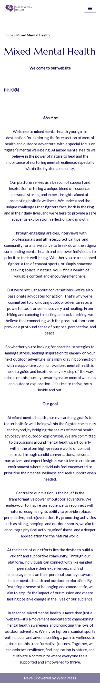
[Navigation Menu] (90, 8)
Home (8, 35)
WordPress (66, 678)
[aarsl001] (19, 8)
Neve (28, 678)
